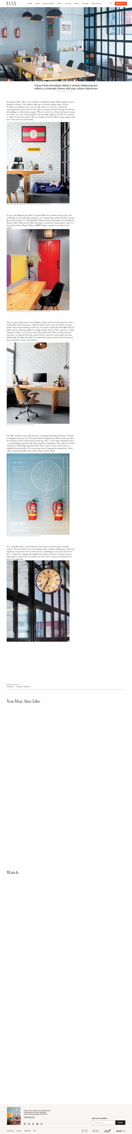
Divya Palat (70, 91)
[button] (10, 687)
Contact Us (10, 1131)
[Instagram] (25, 1124)
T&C (34, 1131)
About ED (27, 1131)
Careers (19, 1131)
